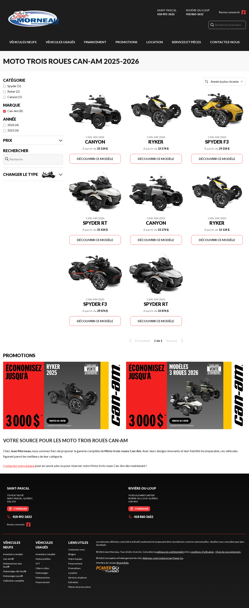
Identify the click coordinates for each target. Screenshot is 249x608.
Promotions (126, 42)
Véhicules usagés (60, 42)
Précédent (142, 340)
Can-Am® (8, 558)
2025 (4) (13, 130)
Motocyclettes (43, 558)
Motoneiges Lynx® (13, 576)
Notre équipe (75, 558)
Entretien (73, 582)
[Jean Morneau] (51, 19)
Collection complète (13, 580)
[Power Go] (140, 569)
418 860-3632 (194, 14)
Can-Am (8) (15, 111)
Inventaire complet (13, 554)
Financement (95, 42)
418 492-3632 (165, 14)
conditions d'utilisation (202, 551)
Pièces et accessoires (79, 586)
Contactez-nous (225, 42)
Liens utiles (78, 542)
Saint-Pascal (167, 10)
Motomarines (43, 577)
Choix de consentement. (228, 551)
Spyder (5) (14, 86)
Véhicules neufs (23, 42)
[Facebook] (243, 12)
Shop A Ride (123, 562)
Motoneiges (42, 572)
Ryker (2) (13, 91)
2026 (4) (13, 125)
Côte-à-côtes (42, 568)
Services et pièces (186, 42)
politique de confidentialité (170, 551)
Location (154, 42)
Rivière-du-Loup (198, 10)
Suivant (171, 340)
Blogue (72, 554)
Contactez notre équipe (18, 466)
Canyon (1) (14, 97)
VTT (38, 563)
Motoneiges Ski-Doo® (14, 571)
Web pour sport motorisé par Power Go (163, 558)
